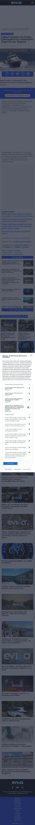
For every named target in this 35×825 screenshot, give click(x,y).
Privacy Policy (26, 469)
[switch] (28, 388)
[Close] (31, 355)
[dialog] (17, 412)
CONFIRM (10, 463)
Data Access (17, 469)
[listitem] (17, 384)
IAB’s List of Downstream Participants (19, 379)
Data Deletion (8, 469)
